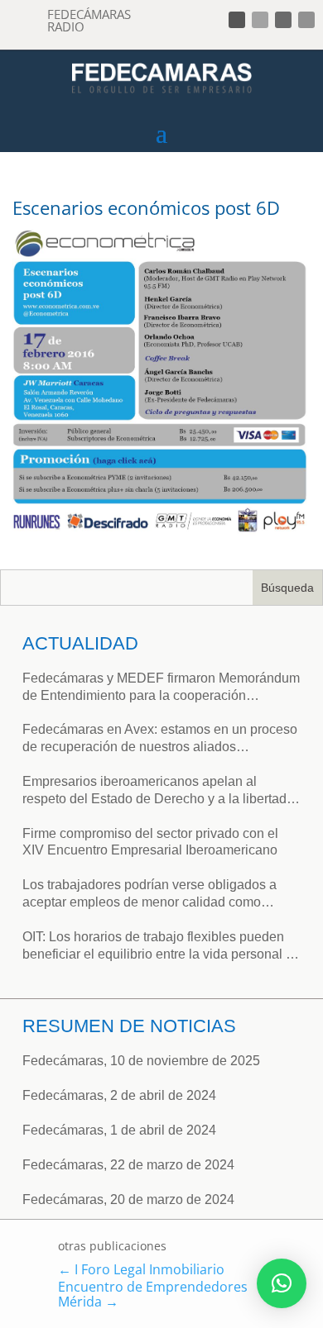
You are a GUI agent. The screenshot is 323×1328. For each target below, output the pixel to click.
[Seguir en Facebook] (237, 20)
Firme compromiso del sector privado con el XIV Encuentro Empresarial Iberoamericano (150, 842)
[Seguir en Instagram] (283, 20)
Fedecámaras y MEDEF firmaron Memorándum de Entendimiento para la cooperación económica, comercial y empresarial (161, 688)
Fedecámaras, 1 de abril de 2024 (119, 1130)
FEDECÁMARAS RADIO (89, 20)
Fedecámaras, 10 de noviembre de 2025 (141, 1061)
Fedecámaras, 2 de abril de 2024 (119, 1095)
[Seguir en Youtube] (306, 20)
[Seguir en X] (260, 20)
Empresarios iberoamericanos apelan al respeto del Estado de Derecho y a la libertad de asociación (154, 791)
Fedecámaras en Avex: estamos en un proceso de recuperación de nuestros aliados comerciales (159, 739)
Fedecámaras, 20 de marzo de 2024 (128, 1199)
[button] (281, 1283)
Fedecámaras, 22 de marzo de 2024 (128, 1165)
